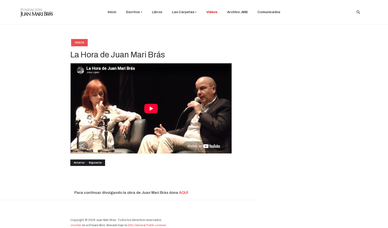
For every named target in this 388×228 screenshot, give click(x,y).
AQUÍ (183, 193)
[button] (134, 12)
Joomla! (75, 225)
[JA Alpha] (36, 12)
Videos (79, 42)
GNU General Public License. (147, 225)
